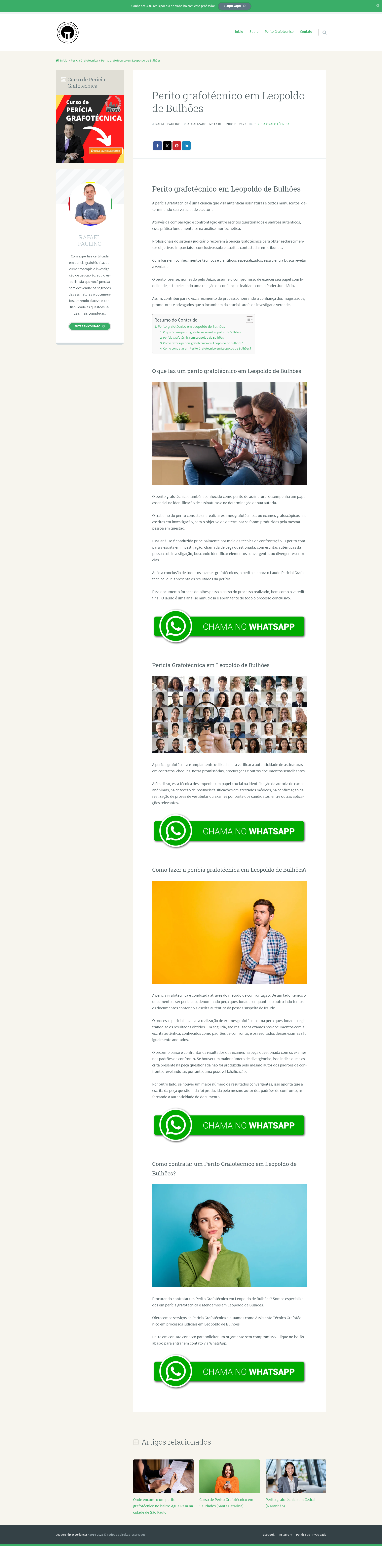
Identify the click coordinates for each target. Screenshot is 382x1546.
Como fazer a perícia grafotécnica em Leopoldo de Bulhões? (203, 343)
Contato (306, 31)
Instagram (285, 1534)
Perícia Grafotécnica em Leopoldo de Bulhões (193, 337)
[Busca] (320, 27)
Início (239, 31)
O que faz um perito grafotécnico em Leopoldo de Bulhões (202, 332)
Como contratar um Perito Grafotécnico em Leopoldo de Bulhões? (207, 348)
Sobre (253, 31)
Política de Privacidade (311, 1534)
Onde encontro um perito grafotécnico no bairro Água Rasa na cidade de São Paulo (163, 1506)
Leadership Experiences (72, 1534)
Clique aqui (232, 6)
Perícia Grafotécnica (271, 124)
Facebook (268, 1534)
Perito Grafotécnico (279, 31)
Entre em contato (87, 326)
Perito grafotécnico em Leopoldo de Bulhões (191, 326)
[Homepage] (68, 32)
